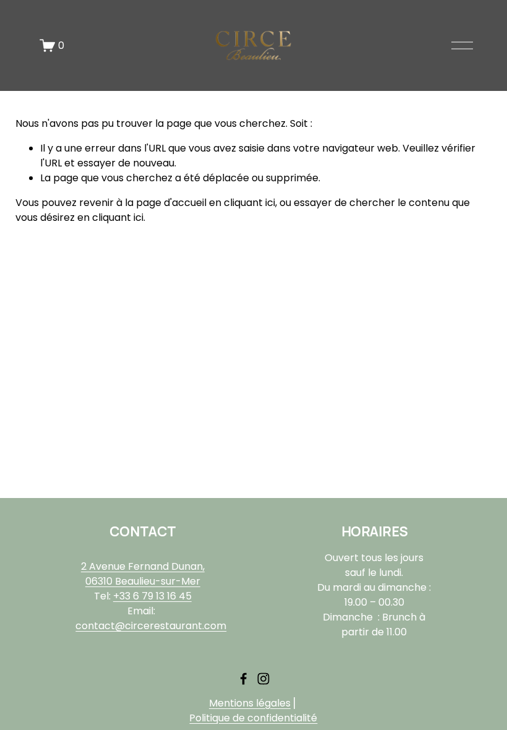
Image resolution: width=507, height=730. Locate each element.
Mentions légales (250, 703)
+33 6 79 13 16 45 (152, 596)
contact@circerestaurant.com (150, 626)
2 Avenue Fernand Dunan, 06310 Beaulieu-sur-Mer (143, 573)
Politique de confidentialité (253, 718)
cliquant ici (249, 202)
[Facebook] (243, 678)
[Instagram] (263, 678)
